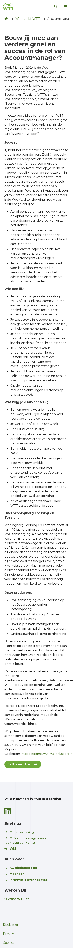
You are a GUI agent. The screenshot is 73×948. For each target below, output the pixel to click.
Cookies (8, 942)
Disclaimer (10, 924)
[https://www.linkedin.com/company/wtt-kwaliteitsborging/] (7, 811)
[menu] (65, 6)
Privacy (8, 933)
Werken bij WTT (27, 18)
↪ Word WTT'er (16, 899)
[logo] (8, 6)
